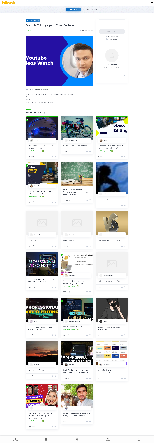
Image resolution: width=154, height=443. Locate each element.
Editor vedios (68, 240)
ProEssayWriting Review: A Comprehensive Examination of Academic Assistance (76, 191)
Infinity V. (36, 140)
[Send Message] (125, 75)
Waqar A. (71, 364)
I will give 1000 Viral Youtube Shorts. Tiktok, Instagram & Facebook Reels (40, 415)
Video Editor (33, 240)
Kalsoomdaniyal (108, 275)
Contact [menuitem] (139, 440)
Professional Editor (36, 370)
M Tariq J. (106, 235)
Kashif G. (106, 321)
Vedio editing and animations (75, 146)
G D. (105, 194)
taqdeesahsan (73, 140)
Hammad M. (37, 408)
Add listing (73, 9)
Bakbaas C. (37, 364)
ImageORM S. (73, 275)
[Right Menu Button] (152, 3)
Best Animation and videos (109, 240)
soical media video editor (73, 327)
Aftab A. (36, 321)
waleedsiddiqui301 (74, 321)
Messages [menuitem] (107, 440)
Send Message (112, 31)
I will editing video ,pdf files (109, 281)
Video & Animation (33, 20)
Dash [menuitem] (77, 440)
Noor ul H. (72, 235)
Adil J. (70, 408)
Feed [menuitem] (46, 440)
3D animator (103, 199)
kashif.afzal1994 (111, 65)
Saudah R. (37, 235)
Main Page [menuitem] (15, 440)
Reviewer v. (107, 364)
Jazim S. (106, 140)
